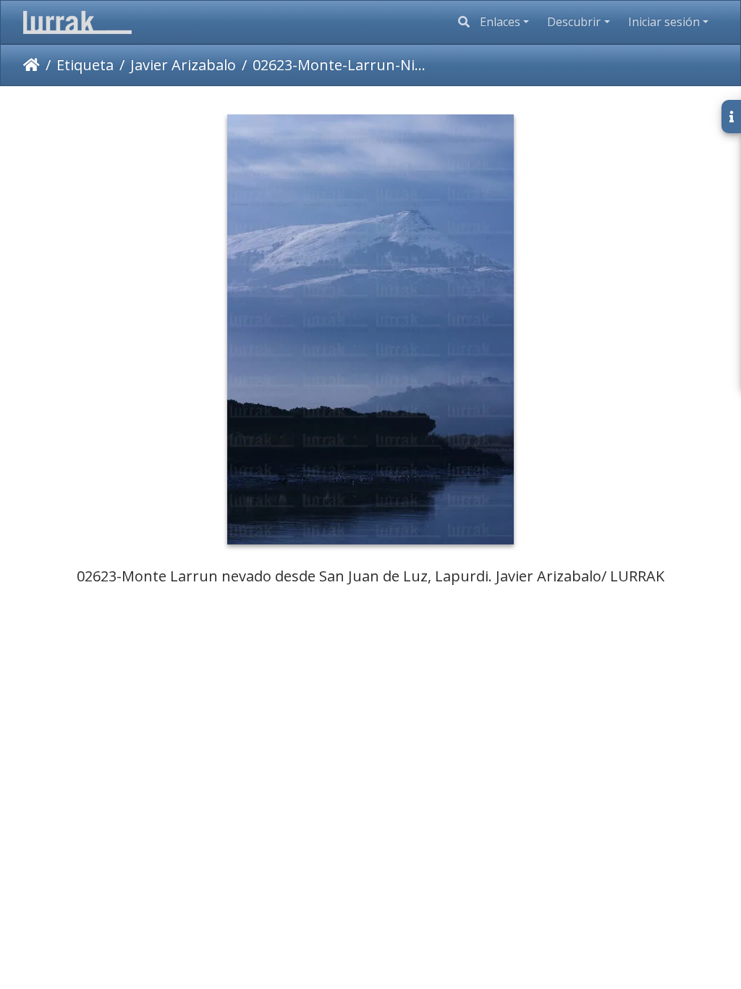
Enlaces (500, 22)
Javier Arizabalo (183, 65)
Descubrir (574, 22)
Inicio (31, 65)
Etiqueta (85, 65)
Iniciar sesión (664, 22)
